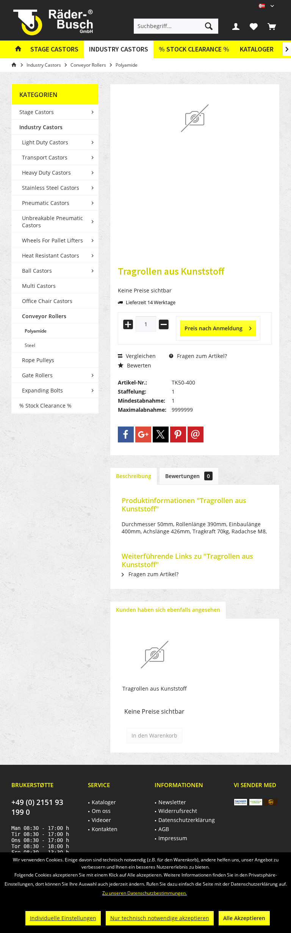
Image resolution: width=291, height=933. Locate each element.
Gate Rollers (37, 375)
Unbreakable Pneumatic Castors (52, 221)
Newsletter (172, 802)
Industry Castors (41, 127)
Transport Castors (44, 157)
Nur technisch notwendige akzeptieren (159, 918)
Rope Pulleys (38, 360)
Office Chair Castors (47, 301)
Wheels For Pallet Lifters (52, 240)
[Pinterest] (178, 434)
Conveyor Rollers (44, 316)
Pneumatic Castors (45, 202)
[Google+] (143, 434)
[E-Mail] (195, 434)
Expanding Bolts (42, 390)
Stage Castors (36, 112)
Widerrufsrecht (177, 810)
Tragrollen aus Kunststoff (154, 688)
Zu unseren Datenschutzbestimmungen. (144, 893)
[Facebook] (126, 434)
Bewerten (138, 365)
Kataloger (257, 49)
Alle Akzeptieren (244, 918)
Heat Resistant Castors (50, 255)
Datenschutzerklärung (186, 820)
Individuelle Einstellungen (63, 918)
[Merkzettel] (254, 26)
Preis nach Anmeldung (213, 328)
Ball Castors (37, 270)
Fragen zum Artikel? (201, 355)
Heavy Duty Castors (46, 172)
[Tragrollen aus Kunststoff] (154, 654)
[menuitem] (272, 26)
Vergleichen (140, 355)
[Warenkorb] (272, 26)
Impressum (172, 838)
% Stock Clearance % (45, 405)
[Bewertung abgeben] (195, 281)
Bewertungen (187, 476)
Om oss (101, 810)
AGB (163, 829)
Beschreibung (133, 476)
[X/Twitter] (161, 434)
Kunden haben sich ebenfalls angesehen (168, 609)
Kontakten (104, 829)
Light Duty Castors (45, 142)
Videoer (101, 820)
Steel (30, 345)
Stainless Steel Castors (50, 187)
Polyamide (36, 331)
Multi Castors (39, 285)
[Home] (18, 49)
